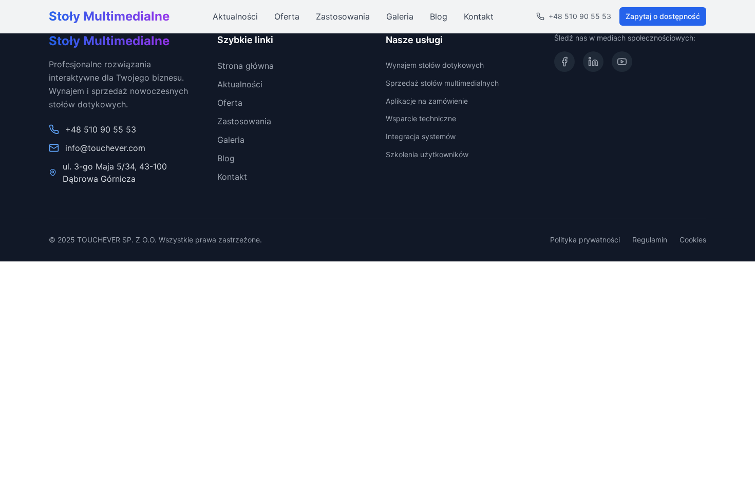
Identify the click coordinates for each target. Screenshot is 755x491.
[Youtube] (622, 61)
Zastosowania (343, 16)
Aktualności (235, 16)
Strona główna (245, 66)
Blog (438, 16)
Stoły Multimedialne (109, 16)
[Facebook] (564, 61)
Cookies (693, 239)
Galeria (399, 16)
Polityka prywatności (585, 239)
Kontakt (479, 16)
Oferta (286, 16)
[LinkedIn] (593, 61)
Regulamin (649, 239)
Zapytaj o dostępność (663, 16)
